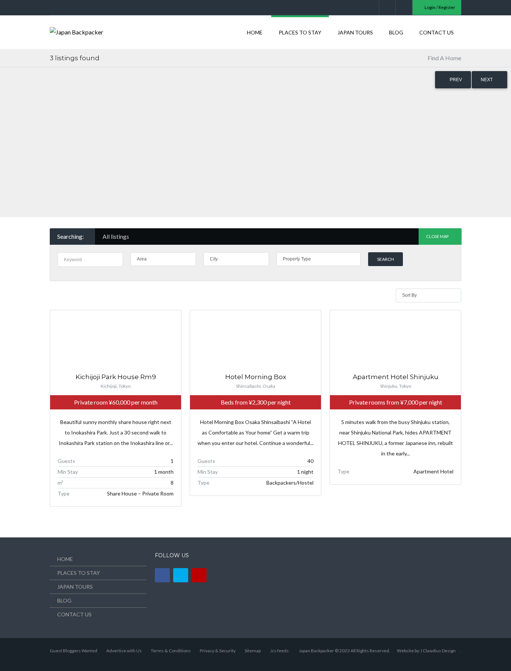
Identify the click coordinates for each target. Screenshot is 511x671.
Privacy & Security (218, 650)
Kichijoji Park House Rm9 (116, 377)
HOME (255, 32)
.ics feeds (279, 650)
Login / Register (439, 7)
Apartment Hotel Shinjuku (395, 377)
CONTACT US (436, 32)
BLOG (396, 32)
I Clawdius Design (438, 650)
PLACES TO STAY (300, 32)
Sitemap (253, 650)
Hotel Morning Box (255, 377)
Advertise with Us (124, 650)
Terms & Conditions (171, 650)
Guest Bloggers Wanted (73, 650)
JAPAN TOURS (355, 32)
